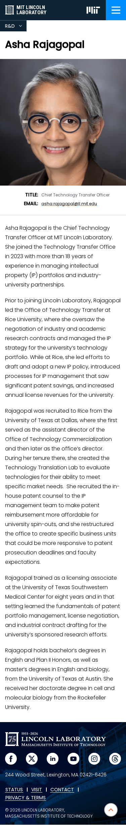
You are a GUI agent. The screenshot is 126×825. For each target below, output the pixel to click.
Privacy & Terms (25, 798)
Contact (62, 790)
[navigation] (116, 10)
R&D (16, 27)
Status (14, 790)
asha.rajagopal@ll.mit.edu (69, 204)
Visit (36, 790)
